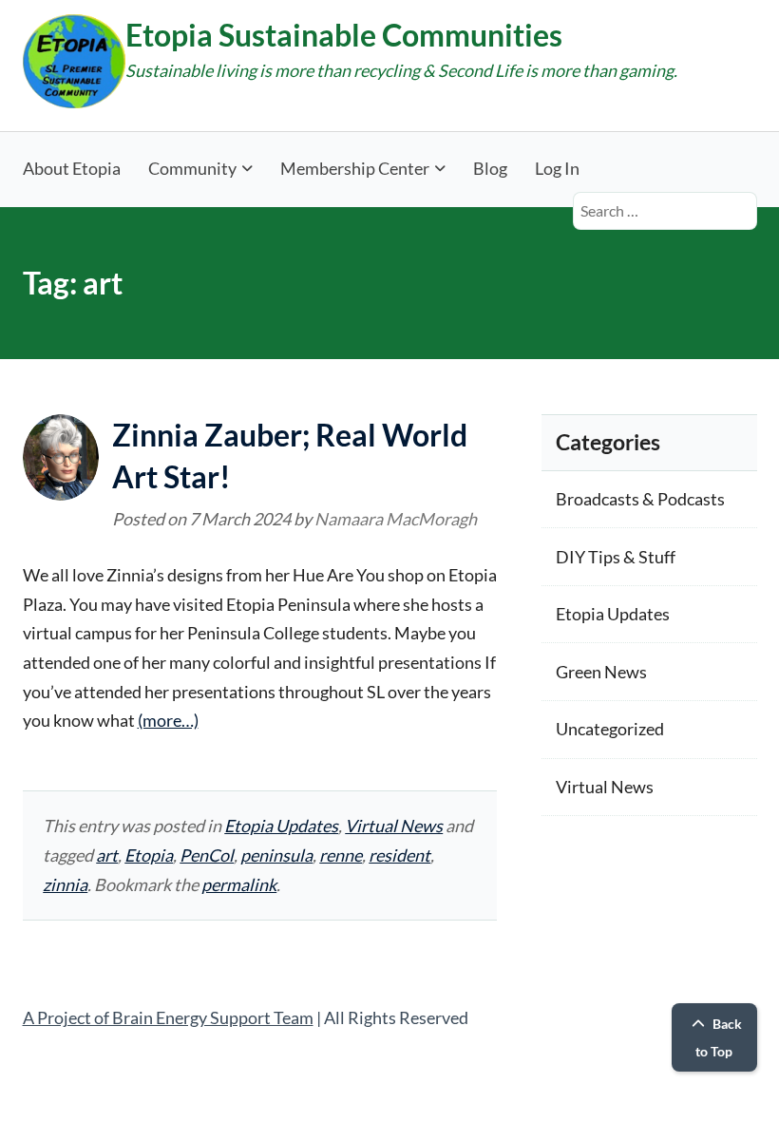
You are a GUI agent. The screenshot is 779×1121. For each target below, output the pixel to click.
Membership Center (354, 168)
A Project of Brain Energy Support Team (168, 1017)
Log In (557, 168)
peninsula (276, 855)
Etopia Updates (281, 825)
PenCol (207, 855)
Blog (490, 168)
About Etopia (72, 168)
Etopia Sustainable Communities (343, 34)
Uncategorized (610, 728)
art (107, 855)
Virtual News (394, 825)
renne (340, 855)
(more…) (168, 720)
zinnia (65, 884)
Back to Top (718, 1037)
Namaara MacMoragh (395, 518)
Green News (601, 671)
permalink (238, 884)
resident (399, 855)
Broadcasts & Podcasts (640, 498)
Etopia (148, 855)
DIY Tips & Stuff (615, 556)
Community (192, 168)
